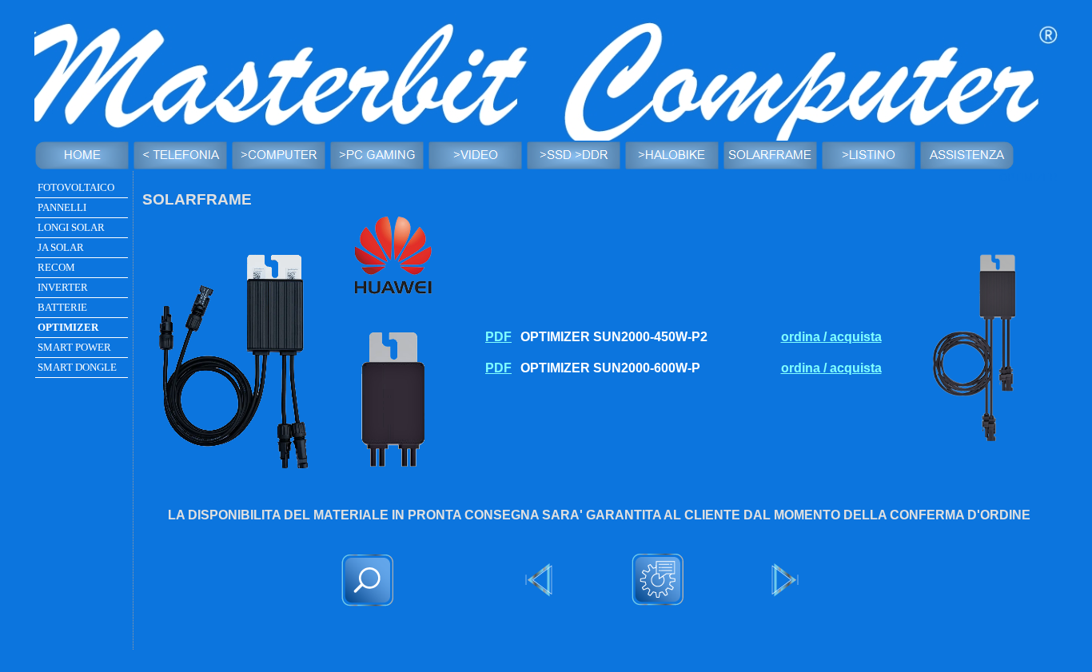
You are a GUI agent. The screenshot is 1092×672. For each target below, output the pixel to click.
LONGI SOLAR (71, 227)
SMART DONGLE (77, 367)
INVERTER (63, 287)
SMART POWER (74, 347)
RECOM (56, 267)
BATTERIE (62, 307)
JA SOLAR (61, 247)
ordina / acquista (831, 337)
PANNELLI (62, 207)
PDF (498, 337)
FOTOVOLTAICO (76, 187)
